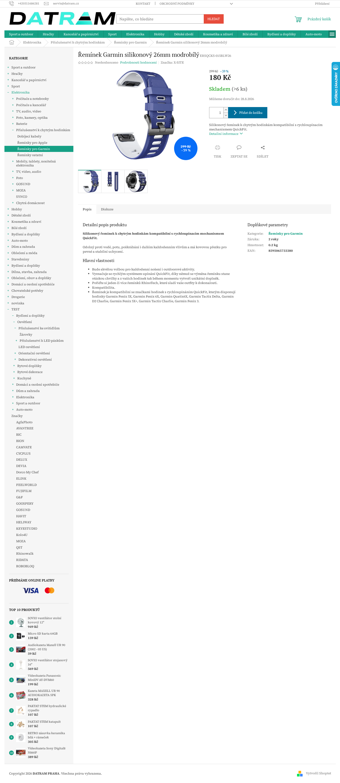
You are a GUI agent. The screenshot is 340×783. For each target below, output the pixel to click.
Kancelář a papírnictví (29, 80)
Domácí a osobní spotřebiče (32, 284)
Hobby (16, 209)
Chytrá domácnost (30, 203)
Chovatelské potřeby (27, 290)
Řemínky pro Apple (32, 142)
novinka (17, 303)
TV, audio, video (28, 111)
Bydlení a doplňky (25, 234)
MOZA (21, 190)
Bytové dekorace (30, 372)
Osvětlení (24, 322)
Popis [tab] (87, 209)
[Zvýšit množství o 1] (225, 110)
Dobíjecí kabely (29, 136)
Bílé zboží (19, 228)
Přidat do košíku (250, 112)
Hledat (214, 19)
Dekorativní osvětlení (35, 359)
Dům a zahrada (23, 246)
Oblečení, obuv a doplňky (31, 278)
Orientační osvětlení (34, 353)
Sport (15, 86)
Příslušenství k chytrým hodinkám (43, 130)
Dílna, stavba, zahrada (29, 271)
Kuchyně (24, 378)
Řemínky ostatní (30, 155)
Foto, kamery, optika (32, 117)
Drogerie (18, 297)
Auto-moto (19, 240)
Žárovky (26, 334)
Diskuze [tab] (107, 209)
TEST (15, 309)
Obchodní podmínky (177, 4)
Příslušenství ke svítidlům (39, 328)
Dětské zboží (21, 215)
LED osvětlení (29, 347)
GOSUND (23, 184)
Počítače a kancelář (31, 105)
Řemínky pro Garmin (33, 149)
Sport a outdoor (23, 67)
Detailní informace (223, 133)
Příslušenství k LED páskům (42, 340)
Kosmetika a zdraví (26, 221)
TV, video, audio (28, 171)
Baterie (21, 123)
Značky (17, 415)
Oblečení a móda (24, 253)
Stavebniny (20, 259)
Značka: (172, 62)
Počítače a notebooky (32, 98)
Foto (19, 178)
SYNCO (21, 196)
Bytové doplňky (29, 365)
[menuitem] (21, 34)
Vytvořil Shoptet (318, 773)
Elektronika (20, 92)
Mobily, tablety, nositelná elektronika (36, 163)
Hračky (17, 73)
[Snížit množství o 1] (225, 115)
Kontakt (143, 4)
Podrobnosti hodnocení (138, 62)
